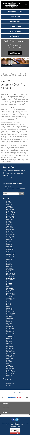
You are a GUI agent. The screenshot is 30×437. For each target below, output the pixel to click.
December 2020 (10, 311)
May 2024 (9, 244)
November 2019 (10, 333)
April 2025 (9, 226)
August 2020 (9, 318)
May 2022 (9, 285)
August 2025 (9, 219)
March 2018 (9, 367)
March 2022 (9, 288)
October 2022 (10, 276)
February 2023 (10, 269)
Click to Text (15, 21)
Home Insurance (10, 383)
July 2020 (8, 320)
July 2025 (8, 221)
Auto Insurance (10, 382)
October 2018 (10, 355)
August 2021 (9, 300)
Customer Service (15, 31)
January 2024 (9, 251)
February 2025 (10, 229)
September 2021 (10, 298)
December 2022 (10, 273)
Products (5, 408)
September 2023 (10, 258)
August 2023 (9, 259)
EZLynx (10, 424)
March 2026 (9, 208)
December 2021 (10, 293)
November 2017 (10, 373)
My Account (16, 36)
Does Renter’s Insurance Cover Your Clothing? (13, 84)
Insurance (9, 159)
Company (5, 403)
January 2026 (9, 211)
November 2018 (10, 353)
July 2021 (8, 301)
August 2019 (9, 338)
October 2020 (10, 315)
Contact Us (6, 412)
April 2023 (9, 266)
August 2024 (9, 239)
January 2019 (9, 350)
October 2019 (10, 335)
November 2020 (10, 313)
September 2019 (10, 336)
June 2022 (9, 283)
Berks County (20, 159)
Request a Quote (16, 12)
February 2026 (10, 209)
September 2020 (10, 316)
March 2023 (9, 268)
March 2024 (9, 248)
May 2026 (9, 204)
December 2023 (10, 253)
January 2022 (9, 291)
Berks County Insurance (8, 423)
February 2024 (10, 249)
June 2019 (9, 341)
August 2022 (9, 280)
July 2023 (8, 261)
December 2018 (10, 351)
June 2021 (9, 303)
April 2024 (9, 246)
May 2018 (9, 363)
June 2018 (9, 362)
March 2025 (9, 228)
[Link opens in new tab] (13, 419)
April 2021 (9, 306)
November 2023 (10, 254)
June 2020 (9, 321)
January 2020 (9, 330)
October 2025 (10, 216)
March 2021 (9, 308)
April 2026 (9, 206)
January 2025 (9, 231)
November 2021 (10, 295)
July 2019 (8, 340)
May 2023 (9, 264)
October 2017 (10, 375)
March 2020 (9, 326)
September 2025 (10, 218)
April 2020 (9, 325)
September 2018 (10, 357)
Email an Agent (15, 26)
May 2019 (9, 343)
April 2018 (9, 365)
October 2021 (10, 296)
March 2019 (9, 346)
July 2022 (8, 281)
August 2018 (9, 358)
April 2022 (9, 286)
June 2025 (9, 223)
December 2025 (10, 213)
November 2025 (10, 214)
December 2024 (10, 233)
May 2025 (9, 224)
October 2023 (10, 256)
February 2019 (10, 348)
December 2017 (10, 372)
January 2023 (9, 271)
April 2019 (9, 345)
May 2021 (9, 305)
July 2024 (8, 241)
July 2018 (8, 360)
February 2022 (10, 290)
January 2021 (9, 310)
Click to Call (15, 17)
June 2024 (9, 243)
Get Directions (15, 53)
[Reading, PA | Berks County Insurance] (11, 5)
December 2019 (10, 331)
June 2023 (9, 263)
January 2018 (9, 370)
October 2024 (10, 236)
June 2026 (9, 203)
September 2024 (10, 238)
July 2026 (8, 201)
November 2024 (10, 234)
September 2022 (10, 278)
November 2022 (10, 275)
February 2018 (10, 368)
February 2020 (10, 328)
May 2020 (9, 323)
